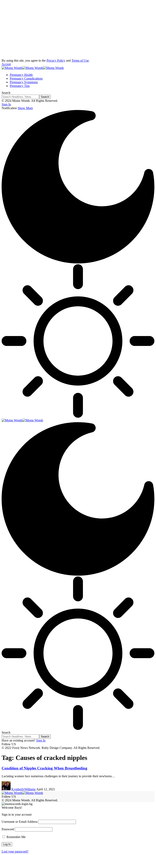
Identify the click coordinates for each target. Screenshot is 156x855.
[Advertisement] (78, 30)
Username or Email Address (20, 821)
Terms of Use (80, 60)
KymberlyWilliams (23, 789)
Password (8, 829)
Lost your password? (15, 851)
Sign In (41, 740)
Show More (25, 108)
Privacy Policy (56, 60)
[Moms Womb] (33, 68)
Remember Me (16, 837)
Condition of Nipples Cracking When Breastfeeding (44, 768)
